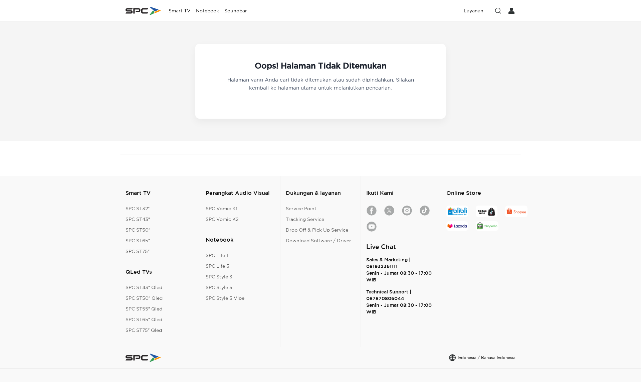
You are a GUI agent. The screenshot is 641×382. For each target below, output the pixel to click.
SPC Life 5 (217, 266)
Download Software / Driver (318, 241)
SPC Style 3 (219, 277)
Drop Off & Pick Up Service (317, 230)
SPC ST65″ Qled (144, 319)
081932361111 (382, 266)
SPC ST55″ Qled (144, 309)
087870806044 (385, 298)
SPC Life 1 (217, 255)
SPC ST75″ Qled (144, 330)
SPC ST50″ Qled (144, 298)
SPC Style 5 (219, 287)
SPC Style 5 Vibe (225, 298)
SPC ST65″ (138, 241)
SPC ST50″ (138, 230)
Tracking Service (305, 219)
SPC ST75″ (138, 251)
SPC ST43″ (138, 219)
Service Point (301, 209)
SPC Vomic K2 (222, 219)
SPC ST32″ (138, 209)
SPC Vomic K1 (221, 209)
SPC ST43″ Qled (144, 287)
